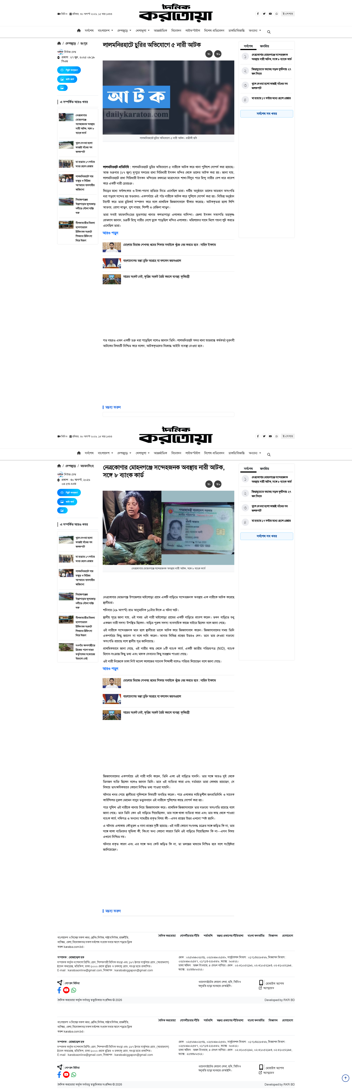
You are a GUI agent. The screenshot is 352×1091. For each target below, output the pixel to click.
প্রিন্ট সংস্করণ (72, 70)
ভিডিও (64, 14)
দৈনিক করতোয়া (167, 936)
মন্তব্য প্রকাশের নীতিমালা (230, 936)
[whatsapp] (73, 990)
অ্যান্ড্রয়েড (268, 988)
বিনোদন (176, 30)
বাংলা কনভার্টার (256, 936)
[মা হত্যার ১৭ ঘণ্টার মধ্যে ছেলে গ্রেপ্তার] (266, 100)
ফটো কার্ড (70, 79)
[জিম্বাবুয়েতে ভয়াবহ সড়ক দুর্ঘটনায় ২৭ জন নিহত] (266, 71)
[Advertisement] (77, 299)
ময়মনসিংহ (87, 466)
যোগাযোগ (287, 936)
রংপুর (83, 43)
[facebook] (59, 990)
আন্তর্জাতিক (160, 30)
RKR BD (289, 1000)
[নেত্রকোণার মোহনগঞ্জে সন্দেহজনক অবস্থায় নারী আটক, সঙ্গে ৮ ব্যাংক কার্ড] (266, 57)
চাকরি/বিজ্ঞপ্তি (237, 30)
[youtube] (66, 990)
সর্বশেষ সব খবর (267, 113)
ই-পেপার (288, 14)
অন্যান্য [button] (253, 30)
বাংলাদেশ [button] (104, 30)
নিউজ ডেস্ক (70, 52)
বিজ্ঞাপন (273, 936)
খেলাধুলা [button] (141, 30)
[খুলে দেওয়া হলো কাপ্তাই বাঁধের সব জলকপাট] (266, 86)
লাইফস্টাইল (193, 30)
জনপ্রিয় (264, 46)
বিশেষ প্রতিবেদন (214, 30)
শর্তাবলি (208, 936)
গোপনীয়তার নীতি (189, 936)
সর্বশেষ (89, 30)
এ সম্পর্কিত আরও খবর (74, 102)
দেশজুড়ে (70, 43)
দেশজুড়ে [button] (123, 30)
